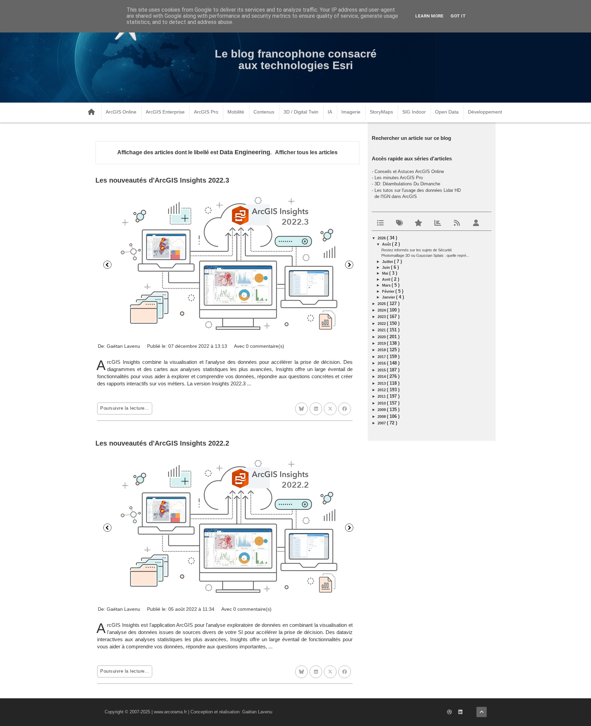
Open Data (447, 112)
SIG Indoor (414, 112)
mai (385, 273)
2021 (382, 330)
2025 (382, 304)
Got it (458, 15)
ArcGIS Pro (206, 112)
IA (330, 112)
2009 (382, 410)
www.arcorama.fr (170, 711)
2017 (382, 357)
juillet (388, 262)
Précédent (107, 265)
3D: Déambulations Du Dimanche (407, 183)
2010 (382, 403)
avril (386, 279)
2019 (382, 343)
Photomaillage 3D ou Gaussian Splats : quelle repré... (425, 255)
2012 (382, 390)
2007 (382, 423)
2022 (382, 323)
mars (387, 285)
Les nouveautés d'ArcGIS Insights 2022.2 (162, 443)
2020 (382, 337)
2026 (382, 238)
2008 (382, 416)
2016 (382, 363)
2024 (382, 310)
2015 (382, 370)
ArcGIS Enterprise (165, 112)
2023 (382, 317)
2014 (382, 376)
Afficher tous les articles (306, 152)
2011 (382, 396)
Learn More (429, 15)
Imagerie (350, 112)
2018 (382, 350)
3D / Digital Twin (301, 112)
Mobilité (235, 112)
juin (386, 267)
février (388, 291)
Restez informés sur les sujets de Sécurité (416, 250)
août (387, 244)
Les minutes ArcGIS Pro (399, 177)
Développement (485, 112)
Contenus (263, 112)
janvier (389, 297)
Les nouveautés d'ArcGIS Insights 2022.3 (162, 180)
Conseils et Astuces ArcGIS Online (409, 171)
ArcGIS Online (121, 112)
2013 (382, 383)
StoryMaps (381, 112)
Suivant (349, 265)
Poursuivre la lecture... (124, 408)
